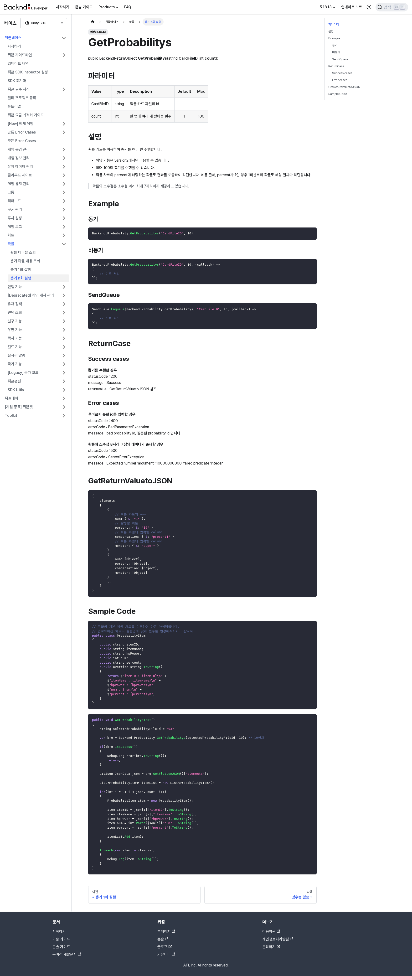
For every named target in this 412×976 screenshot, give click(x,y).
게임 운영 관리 (19, 149)
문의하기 (269, 947)
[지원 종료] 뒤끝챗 (19, 407)
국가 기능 (15, 364)
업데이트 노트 (351, 7)
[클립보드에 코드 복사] (311, 233)
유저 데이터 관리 (20, 166)
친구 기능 (15, 321)
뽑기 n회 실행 (20, 278)
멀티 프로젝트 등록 (22, 98)
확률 (11, 244)
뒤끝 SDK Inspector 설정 (28, 72)
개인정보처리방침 (275, 939)
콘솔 (160, 939)
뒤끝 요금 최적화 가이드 (26, 115)
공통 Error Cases (22, 132)
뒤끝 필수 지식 (19, 89)
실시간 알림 (16, 355)
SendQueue (340, 59)
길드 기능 (15, 347)
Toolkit (11, 415)
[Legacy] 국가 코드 (23, 372)
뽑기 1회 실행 (20, 269)
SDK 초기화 (17, 80)
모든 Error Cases (22, 141)
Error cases (339, 80)
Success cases (342, 73)
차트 (11, 235)
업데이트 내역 (18, 63)
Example (334, 38)
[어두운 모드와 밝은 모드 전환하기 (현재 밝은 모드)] (369, 7)
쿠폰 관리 (15, 209)
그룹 (11, 192)
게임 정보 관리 (19, 158)
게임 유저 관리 (19, 183)
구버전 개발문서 (64, 954)
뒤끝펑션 (14, 381)
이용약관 (269, 931)
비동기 (336, 52)
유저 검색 (15, 304)
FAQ (127, 7)
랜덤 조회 (15, 312)
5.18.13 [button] (326, 7)
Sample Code (337, 94)
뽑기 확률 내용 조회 (25, 261)
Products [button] (106, 7)
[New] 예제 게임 (20, 123)
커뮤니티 (164, 954)
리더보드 (14, 201)
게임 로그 (15, 226)
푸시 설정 (15, 218)
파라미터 (333, 24)
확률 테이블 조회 (23, 252)
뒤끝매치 (11, 398)
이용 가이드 (61, 939)
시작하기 (62, 7)
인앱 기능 (15, 286)
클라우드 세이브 (20, 175)
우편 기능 (15, 329)
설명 (331, 31)
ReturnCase (336, 66)
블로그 (162, 947)
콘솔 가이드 (84, 7)
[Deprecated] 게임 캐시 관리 (31, 295)
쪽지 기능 (15, 338)
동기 (334, 45)
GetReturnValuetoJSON (344, 87)
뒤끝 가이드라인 (20, 55)
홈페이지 (164, 931)
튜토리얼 (14, 106)
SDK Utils (16, 389)
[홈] (92, 22)
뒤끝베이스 (13, 38)
